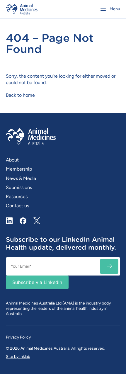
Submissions (19, 187)
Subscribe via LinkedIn (37, 282)
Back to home (20, 95)
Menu (115, 8)
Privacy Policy (18, 337)
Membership (19, 169)
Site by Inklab (18, 356)
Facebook (23, 220)
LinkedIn (9, 220)
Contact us (17, 205)
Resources (17, 196)
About (12, 160)
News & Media (21, 178)
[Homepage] (33, 9)
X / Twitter (36, 218)
